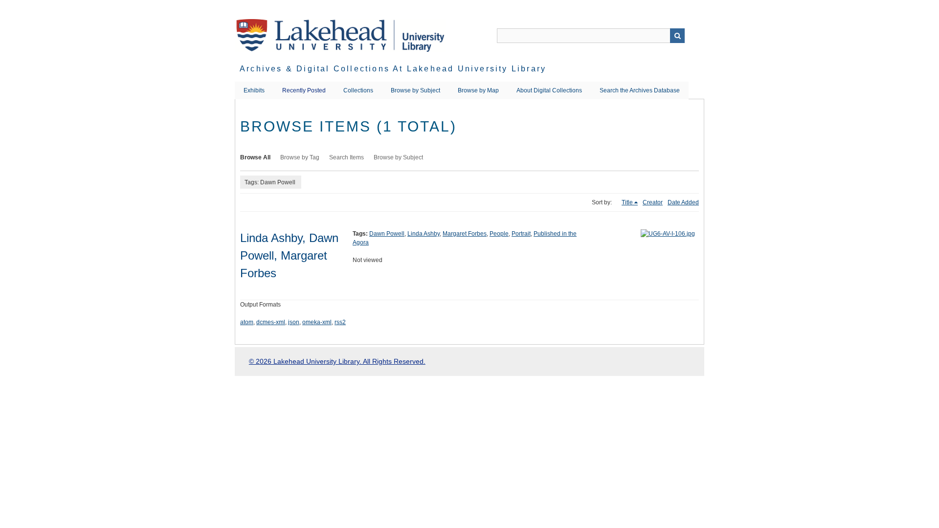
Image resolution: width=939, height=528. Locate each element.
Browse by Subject (415, 90)
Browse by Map (478, 90)
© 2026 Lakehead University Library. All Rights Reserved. (337, 361)
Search (677, 35)
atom (246, 322)
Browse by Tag (299, 157)
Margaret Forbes (465, 233)
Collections (358, 90)
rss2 (340, 322)
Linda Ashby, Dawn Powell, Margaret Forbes (289, 255)
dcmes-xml (270, 322)
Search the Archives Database (640, 90)
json (293, 322)
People (499, 233)
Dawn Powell (386, 233)
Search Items (346, 157)
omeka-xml (317, 322)
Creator (653, 202)
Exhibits (254, 90)
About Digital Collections (549, 90)
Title (627, 202)
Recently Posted (304, 90)
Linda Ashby (423, 233)
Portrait (521, 233)
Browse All (255, 157)
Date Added (683, 202)
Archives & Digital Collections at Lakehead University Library (393, 69)
